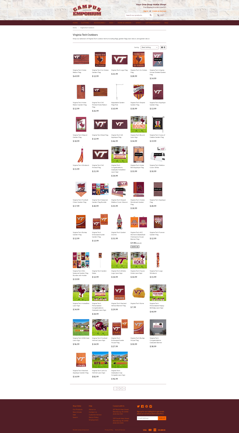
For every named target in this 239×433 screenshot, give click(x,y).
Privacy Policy (109, 430)
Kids (111, 23)
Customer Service (95, 415)
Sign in (145, 11)
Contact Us (93, 412)
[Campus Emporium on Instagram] (150, 407)
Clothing (85, 23)
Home (75, 23)
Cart (162, 15)
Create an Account (159, 11)
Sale (166, 23)
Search (75, 417)
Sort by (136, 47)
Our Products (77, 409)
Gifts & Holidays (153, 23)
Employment (93, 420)
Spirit (138, 23)
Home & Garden (125, 23)
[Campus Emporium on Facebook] (142, 407)
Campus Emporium (83, 430)
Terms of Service (120, 430)
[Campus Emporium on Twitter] (138, 407)
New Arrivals (77, 412)
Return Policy (93, 417)
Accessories (99, 23)
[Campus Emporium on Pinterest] (146, 407)
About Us (92, 409)
